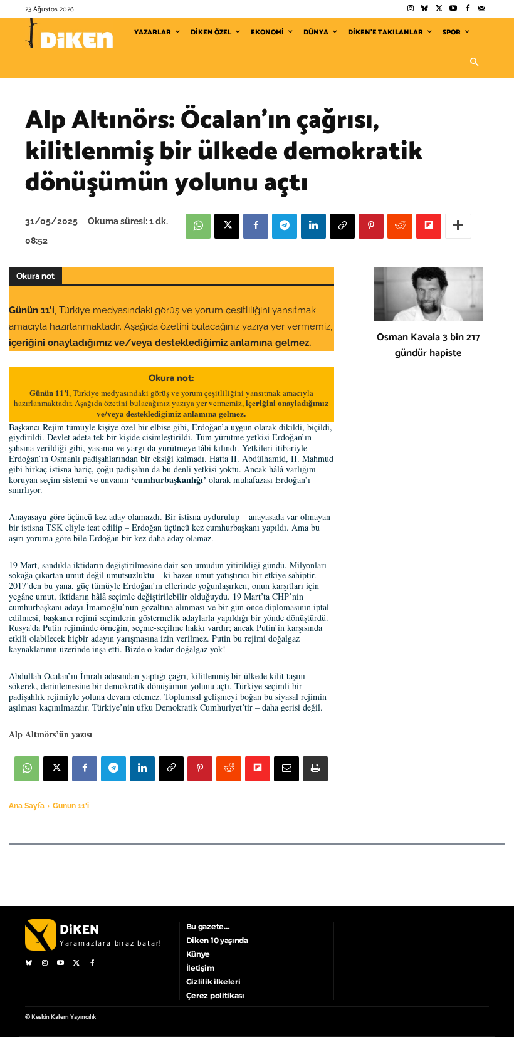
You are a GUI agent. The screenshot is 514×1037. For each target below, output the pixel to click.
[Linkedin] (313, 226)
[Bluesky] (424, 9)
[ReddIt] (399, 226)
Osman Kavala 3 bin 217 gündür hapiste (428, 345)
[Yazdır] (315, 768)
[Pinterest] (371, 226)
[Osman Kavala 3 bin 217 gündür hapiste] (428, 294)
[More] (458, 226)
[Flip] (428, 226)
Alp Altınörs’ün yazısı (50, 734)
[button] (474, 63)
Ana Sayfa (27, 805)
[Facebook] (467, 9)
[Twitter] (439, 9)
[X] (226, 226)
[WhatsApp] (198, 226)
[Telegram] (284, 226)
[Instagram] (410, 9)
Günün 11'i (71, 805)
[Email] (286, 768)
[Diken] (69, 33)
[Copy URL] (342, 226)
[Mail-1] (482, 9)
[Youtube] (453, 9)
